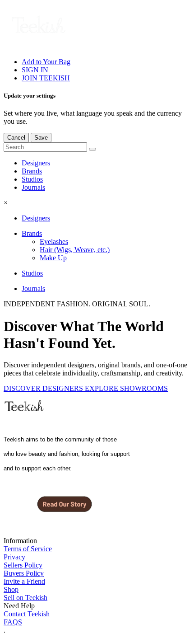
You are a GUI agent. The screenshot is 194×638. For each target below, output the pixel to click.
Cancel (16, 137)
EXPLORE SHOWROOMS (126, 388)
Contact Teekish (27, 614)
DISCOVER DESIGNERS (44, 388)
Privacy (14, 557)
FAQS (13, 622)
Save (41, 137)
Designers (36, 163)
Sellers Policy (23, 565)
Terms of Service (28, 549)
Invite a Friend (24, 581)
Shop (11, 589)
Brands (32, 171)
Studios (32, 179)
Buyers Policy (24, 573)
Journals (33, 187)
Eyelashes (54, 241)
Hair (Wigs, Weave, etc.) (75, 249)
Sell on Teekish (25, 597)
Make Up (53, 258)
